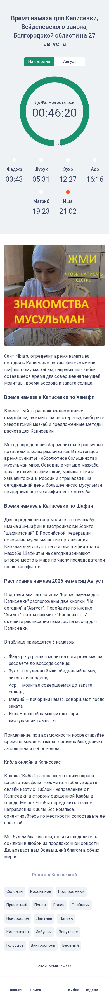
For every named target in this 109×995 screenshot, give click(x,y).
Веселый (70, 945)
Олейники (81, 905)
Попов (40, 905)
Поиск (35, 990)
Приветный (16, 905)
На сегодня (39, 61)
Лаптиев (44, 918)
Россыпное (40, 891)
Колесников (17, 932)
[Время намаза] (16, 986)
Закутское (68, 932)
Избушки (44, 932)
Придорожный (71, 891)
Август (70, 61)
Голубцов (15, 945)
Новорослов (17, 918)
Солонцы (14, 891)
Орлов (59, 905)
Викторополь (43, 945)
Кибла (73, 990)
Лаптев (66, 918)
